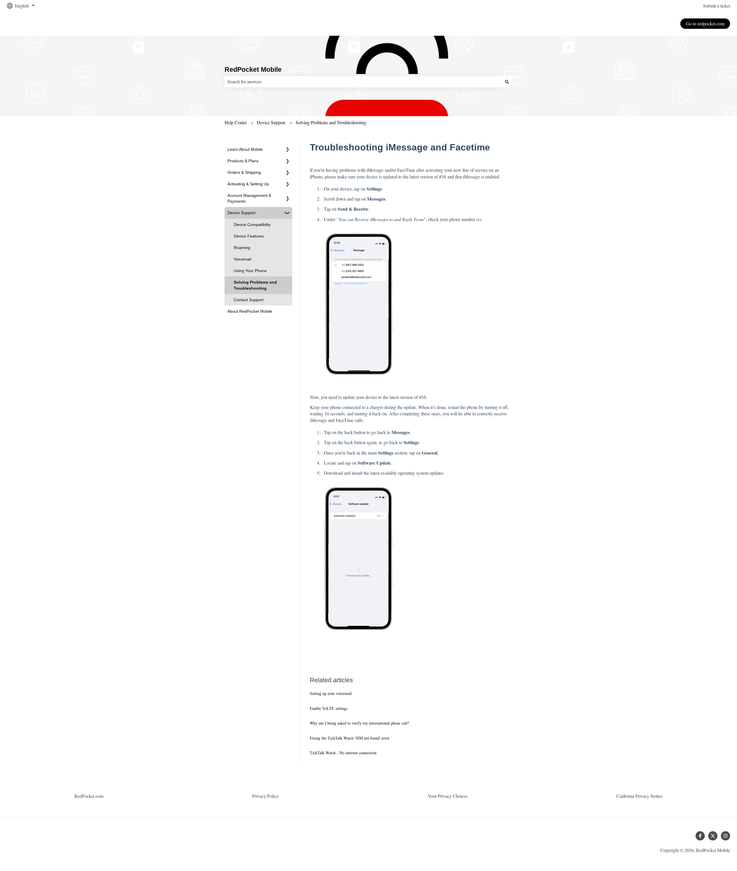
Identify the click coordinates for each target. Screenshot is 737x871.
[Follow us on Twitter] (712, 835)
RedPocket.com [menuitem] (89, 796)
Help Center (236, 122)
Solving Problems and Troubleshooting (331, 122)
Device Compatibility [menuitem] (252, 224)
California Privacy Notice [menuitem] (639, 796)
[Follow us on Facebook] (700, 835)
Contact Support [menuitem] (248, 299)
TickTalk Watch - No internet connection (343, 752)
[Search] (507, 81)
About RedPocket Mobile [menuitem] (249, 311)
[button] (287, 150)
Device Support (271, 122)
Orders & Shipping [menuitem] (244, 172)
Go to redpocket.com (705, 23)
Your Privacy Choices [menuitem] (448, 796)
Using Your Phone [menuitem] (250, 270)
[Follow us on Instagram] (725, 835)
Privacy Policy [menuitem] (265, 796)
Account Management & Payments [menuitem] (249, 198)
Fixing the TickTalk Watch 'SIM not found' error (350, 738)
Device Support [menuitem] (241, 212)
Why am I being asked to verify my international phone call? (359, 723)
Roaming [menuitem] (242, 247)
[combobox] (363, 81)
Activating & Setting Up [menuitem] (248, 184)
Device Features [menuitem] (249, 236)
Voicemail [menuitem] (242, 259)
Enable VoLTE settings (328, 708)
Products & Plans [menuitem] (243, 161)
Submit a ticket (716, 6)
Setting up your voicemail (331, 693)
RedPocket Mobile (253, 69)
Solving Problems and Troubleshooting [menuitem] (255, 285)
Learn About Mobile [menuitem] (245, 149)
